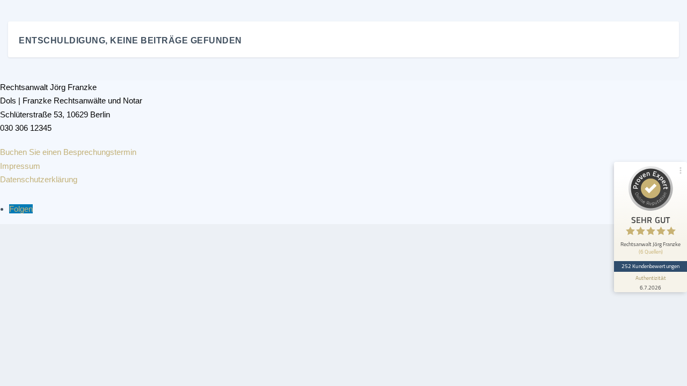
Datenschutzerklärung (38, 179)
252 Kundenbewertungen (650, 266)
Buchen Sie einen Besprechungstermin (68, 152)
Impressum (20, 165)
